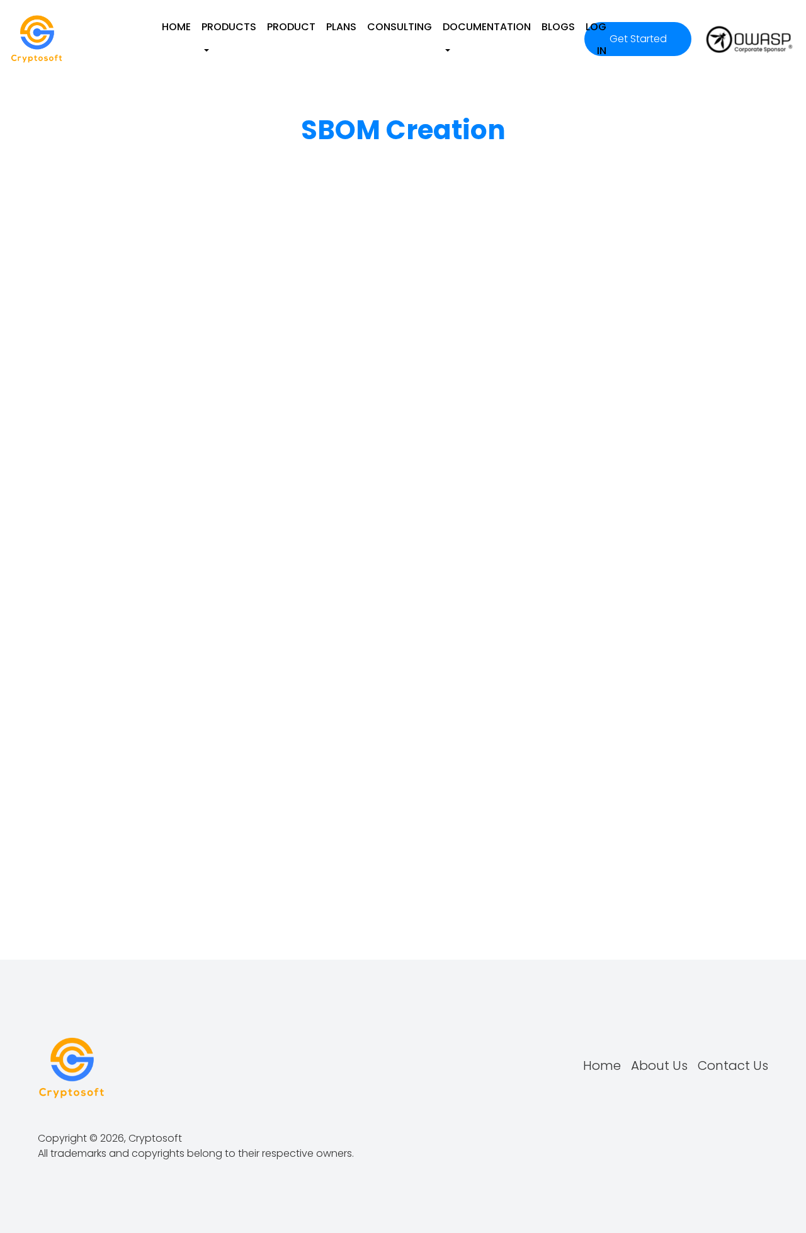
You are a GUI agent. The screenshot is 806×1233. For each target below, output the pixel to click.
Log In (596, 39)
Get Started (638, 38)
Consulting (399, 27)
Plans (341, 27)
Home (176, 27)
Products (229, 27)
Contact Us (733, 1065)
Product (291, 27)
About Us (659, 1065)
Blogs (558, 27)
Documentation (487, 27)
